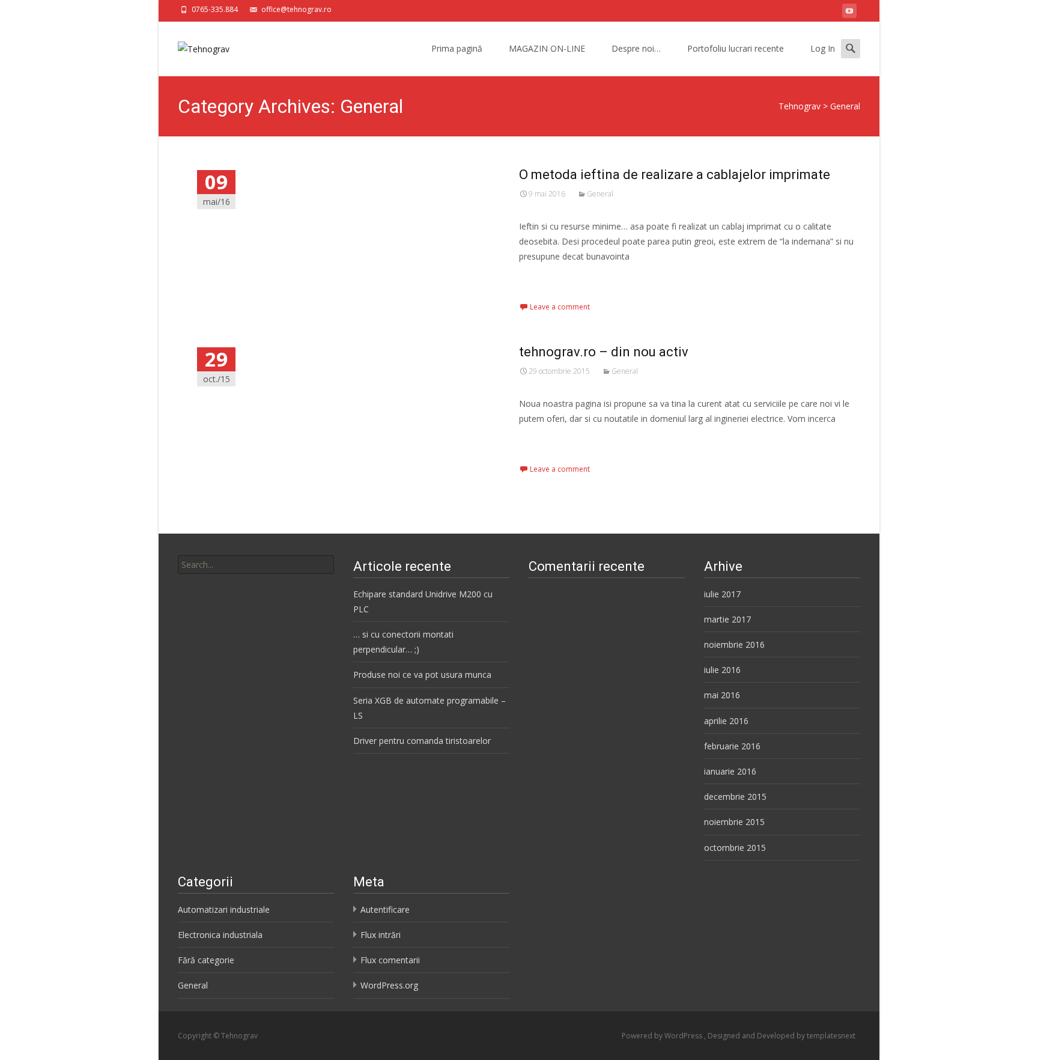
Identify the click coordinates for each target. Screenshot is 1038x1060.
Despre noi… (636, 48)
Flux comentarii (390, 960)
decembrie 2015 (735, 796)
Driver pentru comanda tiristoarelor (422, 740)
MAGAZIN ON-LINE (547, 48)
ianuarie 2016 (730, 771)
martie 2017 (727, 619)
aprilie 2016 (726, 720)
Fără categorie (206, 960)
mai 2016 (722, 695)
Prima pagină (456, 48)
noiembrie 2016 (734, 644)
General (600, 194)
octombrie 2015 (735, 847)
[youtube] (849, 13)
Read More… (545, 278)
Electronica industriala (220, 934)
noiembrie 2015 (734, 821)
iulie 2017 (722, 594)
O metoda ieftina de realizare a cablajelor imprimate (674, 174)
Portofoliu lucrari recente (735, 48)
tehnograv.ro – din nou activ (603, 351)
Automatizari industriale (224, 909)
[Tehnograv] (194, 46)
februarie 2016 (732, 746)
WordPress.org (389, 985)
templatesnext (831, 1036)
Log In (822, 48)
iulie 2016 (722, 669)
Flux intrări (380, 934)
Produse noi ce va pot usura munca (422, 674)
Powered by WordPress (663, 1036)
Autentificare (385, 909)
